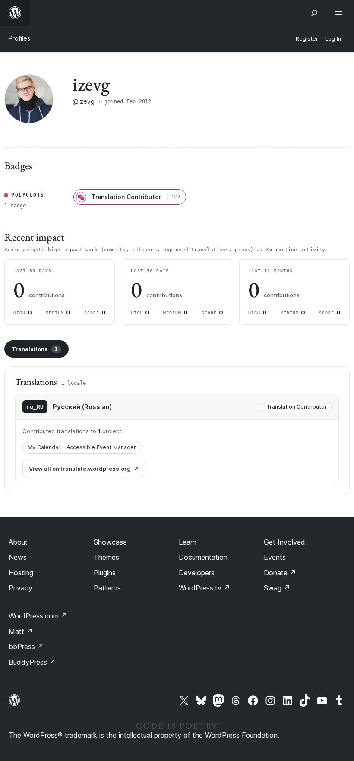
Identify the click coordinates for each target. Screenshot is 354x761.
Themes (106, 557)
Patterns (107, 587)
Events (275, 557)
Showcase (110, 542)
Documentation (203, 557)
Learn (187, 542)
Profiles (19, 38)
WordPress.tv (204, 587)
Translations (35, 349)
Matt (21, 631)
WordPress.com (38, 616)
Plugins (105, 572)
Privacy (20, 587)
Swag (277, 587)
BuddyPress (32, 662)
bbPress (26, 646)
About (18, 542)
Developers (197, 572)
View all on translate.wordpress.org (80, 468)
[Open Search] (314, 13)
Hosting (21, 572)
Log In (333, 38)
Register (307, 38)
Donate (280, 572)
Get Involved (284, 542)
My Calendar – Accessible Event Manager (82, 447)
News (18, 557)
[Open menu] (340, 13)
